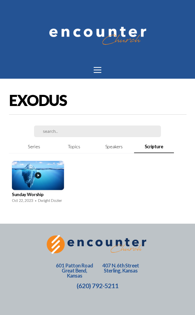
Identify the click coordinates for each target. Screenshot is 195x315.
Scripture (154, 146)
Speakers (114, 146)
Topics (74, 146)
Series (34, 146)
